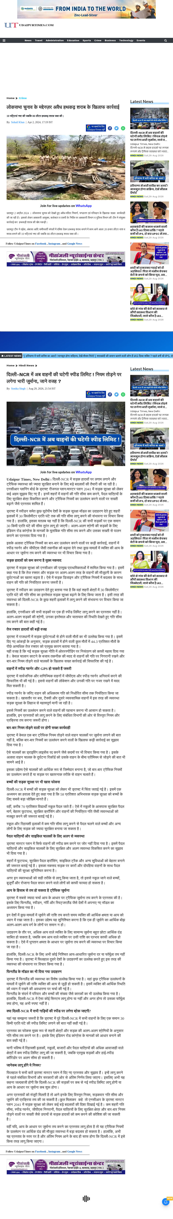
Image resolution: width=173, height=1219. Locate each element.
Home (11, 98)
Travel (38, 40)
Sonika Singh (18, 388)
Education (73, 40)
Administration (55, 40)
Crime (97, 40)
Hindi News (26, 365)
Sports (87, 40)
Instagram (54, 243)
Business (110, 40)
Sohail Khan (17, 122)
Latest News (141, 101)
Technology (126, 40)
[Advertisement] (86, 66)
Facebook (40, 243)
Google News (74, 243)
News (28, 40)
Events (141, 40)
